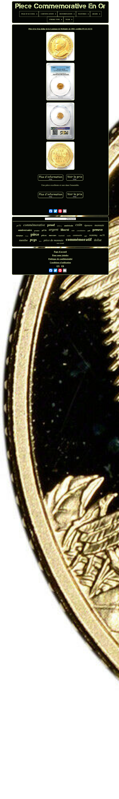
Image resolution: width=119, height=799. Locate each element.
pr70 (19, 225)
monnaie (99, 225)
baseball (61, 236)
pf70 (44, 231)
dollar (98, 240)
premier (37, 231)
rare (72, 231)
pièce (35, 234)
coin (78, 225)
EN (58, 266)
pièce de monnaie (53, 240)
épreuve (88, 225)
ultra (40, 241)
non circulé (60, 243)
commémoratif (79, 239)
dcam (26, 236)
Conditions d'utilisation (60, 262)
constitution (81, 231)
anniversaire (25, 230)
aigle (85, 236)
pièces (44, 235)
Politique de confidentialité (60, 259)
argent (53, 229)
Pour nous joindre (60, 255)
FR (62, 266)
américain (68, 225)
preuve (98, 230)
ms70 (102, 235)
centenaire (77, 235)
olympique (19, 236)
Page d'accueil (60, 252)
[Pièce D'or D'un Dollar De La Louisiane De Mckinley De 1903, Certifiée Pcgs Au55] (60, 46)
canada (69, 236)
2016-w (59, 226)
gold (89, 231)
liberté (65, 230)
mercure (52, 235)
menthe (23, 240)
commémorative (34, 225)
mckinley (93, 235)
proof (51, 225)
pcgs (33, 240)
